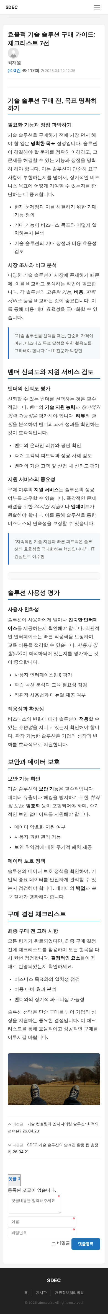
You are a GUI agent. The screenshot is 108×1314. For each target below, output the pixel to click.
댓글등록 (86, 1243)
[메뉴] (97, 7)
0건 (16, 70)
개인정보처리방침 (69, 1292)
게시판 (41, 1292)
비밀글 (63, 1243)
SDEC (12, 7)
